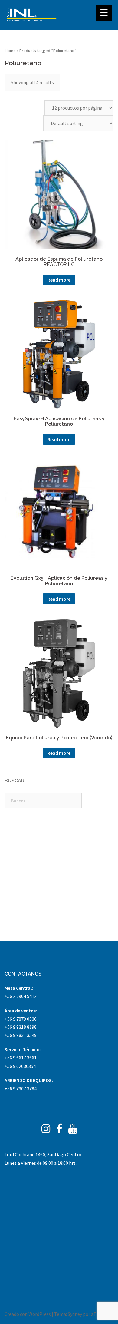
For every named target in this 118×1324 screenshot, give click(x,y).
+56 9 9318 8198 (21, 1027)
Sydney (75, 1314)
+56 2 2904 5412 (21, 996)
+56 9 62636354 (20, 1066)
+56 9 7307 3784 (21, 1088)
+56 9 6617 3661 (21, 1058)
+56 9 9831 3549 (21, 1035)
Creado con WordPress (28, 1314)
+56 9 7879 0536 (21, 1019)
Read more (59, 280)
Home (10, 50)
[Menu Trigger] (104, 13)
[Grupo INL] (32, 15)
